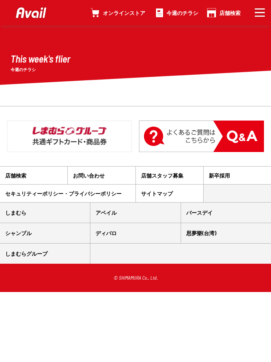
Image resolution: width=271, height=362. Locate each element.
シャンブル (18, 233)
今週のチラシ (182, 13)
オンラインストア (124, 13)
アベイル (106, 212)
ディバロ (106, 233)
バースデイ (199, 212)
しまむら (15, 212)
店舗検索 (230, 13)
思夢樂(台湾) (201, 233)
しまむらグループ (26, 253)
